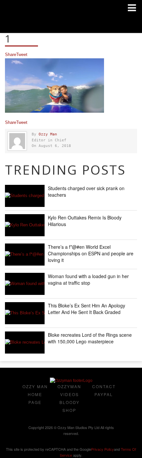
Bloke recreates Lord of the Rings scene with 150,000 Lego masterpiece (90, 338)
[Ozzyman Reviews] (71, 380)
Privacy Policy (102, 449)
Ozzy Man (48, 134)
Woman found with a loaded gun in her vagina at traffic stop (88, 279)
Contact (104, 386)
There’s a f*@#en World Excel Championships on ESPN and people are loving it (90, 253)
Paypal (103, 394)
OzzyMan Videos (69, 390)
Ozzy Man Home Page (35, 394)
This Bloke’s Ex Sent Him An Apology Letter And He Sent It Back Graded (86, 308)
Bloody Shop (69, 406)
